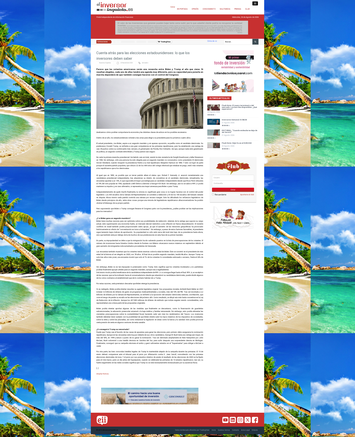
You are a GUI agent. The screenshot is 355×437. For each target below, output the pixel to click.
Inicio (214, 430)
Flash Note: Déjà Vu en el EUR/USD (237, 143)
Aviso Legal (245, 430)
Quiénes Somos (224, 430)
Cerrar (172, 7)
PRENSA (237, 9)
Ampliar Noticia (102, 374)
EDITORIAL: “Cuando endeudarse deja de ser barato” (239, 131)
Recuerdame (220, 195)
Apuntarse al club (247, 195)
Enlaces (255, 430)
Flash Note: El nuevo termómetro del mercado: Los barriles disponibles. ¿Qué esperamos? (239, 107)
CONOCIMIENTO (209, 9)
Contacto (235, 430)
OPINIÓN (195, 9)
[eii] (114, 7)
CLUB (247, 9)
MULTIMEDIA (225, 9)
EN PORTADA (182, 9)
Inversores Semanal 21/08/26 (234, 120)
